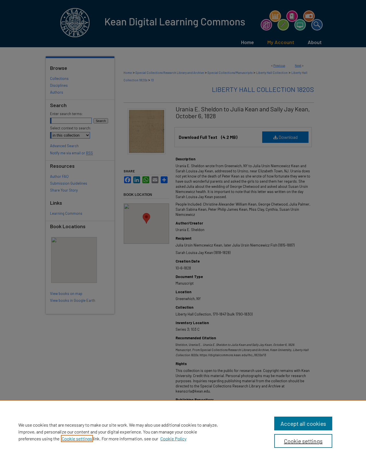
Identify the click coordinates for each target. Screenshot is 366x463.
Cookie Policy (173, 438)
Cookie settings (77, 438)
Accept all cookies (303, 423)
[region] (183, 431)
